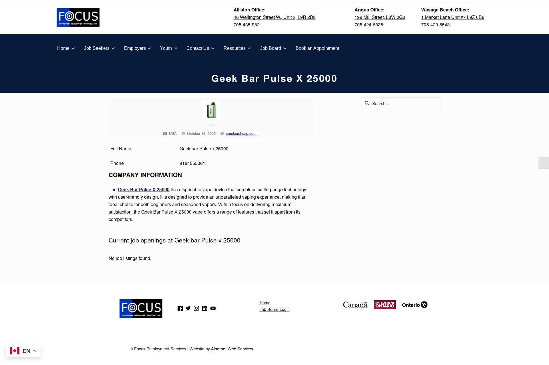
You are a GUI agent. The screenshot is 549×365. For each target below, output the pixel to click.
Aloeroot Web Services (232, 349)
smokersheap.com (241, 133)
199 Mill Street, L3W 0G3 (380, 17)
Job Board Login (275, 309)
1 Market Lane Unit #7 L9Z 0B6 (452, 17)
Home (265, 302)
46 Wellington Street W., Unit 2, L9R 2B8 (275, 17)
